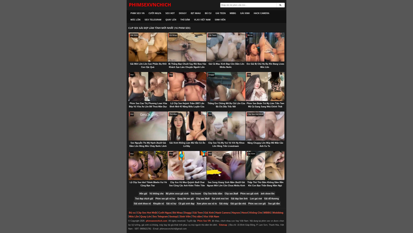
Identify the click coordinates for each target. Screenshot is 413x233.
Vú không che (156, 193)
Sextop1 (173, 216)
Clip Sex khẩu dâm (212, 193)
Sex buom (196, 193)
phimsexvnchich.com (156, 221)
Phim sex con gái (257, 203)
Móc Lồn (135, 20)
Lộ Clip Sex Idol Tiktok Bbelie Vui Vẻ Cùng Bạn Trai (148, 184)
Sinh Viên (220, 20)
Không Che (255, 212)
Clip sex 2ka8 (231, 193)
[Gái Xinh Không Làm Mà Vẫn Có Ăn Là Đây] (186, 126)
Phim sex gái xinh (249, 193)
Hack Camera (261, 13)
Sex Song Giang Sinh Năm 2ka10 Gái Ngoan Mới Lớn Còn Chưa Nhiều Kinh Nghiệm (226, 185)
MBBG (233, 13)
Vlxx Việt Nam (202, 20)
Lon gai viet (256, 198)
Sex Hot (170, 13)
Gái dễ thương (271, 198)
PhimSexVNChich (150, 4)
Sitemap (223, 225)
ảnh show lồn (267, 193)
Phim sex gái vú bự (165, 198)
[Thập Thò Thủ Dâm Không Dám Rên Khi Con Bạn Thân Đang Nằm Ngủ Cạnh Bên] (265, 165)
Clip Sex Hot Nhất (147, 212)
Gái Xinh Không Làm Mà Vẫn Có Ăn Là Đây (187, 144)
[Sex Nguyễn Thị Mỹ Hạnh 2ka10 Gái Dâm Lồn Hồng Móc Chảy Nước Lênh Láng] (147, 126)
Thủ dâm (185, 20)
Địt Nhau (196, 13)
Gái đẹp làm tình (239, 198)
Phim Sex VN (137, 13)
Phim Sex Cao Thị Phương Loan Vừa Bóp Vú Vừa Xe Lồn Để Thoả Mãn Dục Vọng (148, 106)
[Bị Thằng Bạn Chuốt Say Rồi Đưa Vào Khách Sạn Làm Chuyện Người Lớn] (186, 47)
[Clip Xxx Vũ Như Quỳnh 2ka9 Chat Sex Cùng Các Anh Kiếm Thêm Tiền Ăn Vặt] (186, 165)
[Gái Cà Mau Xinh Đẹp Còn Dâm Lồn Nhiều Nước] (226, 47)
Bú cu (208, 13)
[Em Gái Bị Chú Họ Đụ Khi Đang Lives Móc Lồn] (265, 47)
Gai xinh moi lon (220, 198)
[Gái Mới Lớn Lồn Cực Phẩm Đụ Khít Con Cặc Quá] (147, 47)
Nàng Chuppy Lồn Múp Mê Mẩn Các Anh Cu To (265, 144)
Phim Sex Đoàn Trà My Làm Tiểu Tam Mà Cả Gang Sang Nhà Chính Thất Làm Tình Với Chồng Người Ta (265, 106)
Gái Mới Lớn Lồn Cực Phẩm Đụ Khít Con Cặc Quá (148, 65)
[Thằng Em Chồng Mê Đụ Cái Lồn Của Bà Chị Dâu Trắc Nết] (226, 86)
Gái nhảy (223, 203)
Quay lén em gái (185, 198)
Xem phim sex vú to (207, 203)
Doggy (183, 13)
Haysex (236, 212)
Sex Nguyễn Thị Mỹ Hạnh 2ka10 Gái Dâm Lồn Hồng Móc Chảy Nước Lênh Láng (148, 146)
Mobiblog (278, 212)
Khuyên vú (158, 203)
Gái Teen (221, 13)
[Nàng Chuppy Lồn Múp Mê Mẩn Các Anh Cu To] (265, 126)
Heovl (245, 212)
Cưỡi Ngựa (155, 13)
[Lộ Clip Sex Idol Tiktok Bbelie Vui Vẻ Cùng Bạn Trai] (147, 165)
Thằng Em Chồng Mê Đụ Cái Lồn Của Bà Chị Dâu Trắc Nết (226, 105)
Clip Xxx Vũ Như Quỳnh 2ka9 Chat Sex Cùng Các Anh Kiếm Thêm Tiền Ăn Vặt (187, 185)
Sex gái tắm (274, 203)
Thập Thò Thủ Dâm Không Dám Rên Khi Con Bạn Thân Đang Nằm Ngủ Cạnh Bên (265, 185)
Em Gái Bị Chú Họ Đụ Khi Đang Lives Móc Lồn (265, 65)
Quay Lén (171, 20)
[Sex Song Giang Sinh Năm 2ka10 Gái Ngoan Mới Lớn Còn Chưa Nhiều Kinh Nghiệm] (226, 165)
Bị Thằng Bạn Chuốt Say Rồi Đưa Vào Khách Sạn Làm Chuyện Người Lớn (187, 65)
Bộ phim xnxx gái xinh (177, 193)
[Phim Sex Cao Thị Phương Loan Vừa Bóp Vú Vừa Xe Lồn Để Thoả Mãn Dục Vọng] (147, 86)
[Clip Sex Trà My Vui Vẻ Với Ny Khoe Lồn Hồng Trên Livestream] (226, 126)
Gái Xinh (245, 13)
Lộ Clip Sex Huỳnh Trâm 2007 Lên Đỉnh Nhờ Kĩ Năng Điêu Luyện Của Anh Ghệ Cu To (187, 106)
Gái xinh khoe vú (142, 203)
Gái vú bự (171, 203)
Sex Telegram (153, 20)
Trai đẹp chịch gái (144, 198)
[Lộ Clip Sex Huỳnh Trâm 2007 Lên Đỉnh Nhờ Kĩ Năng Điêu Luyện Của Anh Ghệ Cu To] (186, 86)
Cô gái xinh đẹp (186, 203)
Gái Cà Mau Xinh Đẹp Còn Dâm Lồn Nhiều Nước (226, 65)
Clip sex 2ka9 (202, 198)
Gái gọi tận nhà (238, 203)
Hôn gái (143, 193)
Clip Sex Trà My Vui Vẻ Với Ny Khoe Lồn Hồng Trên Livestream (226, 144)
